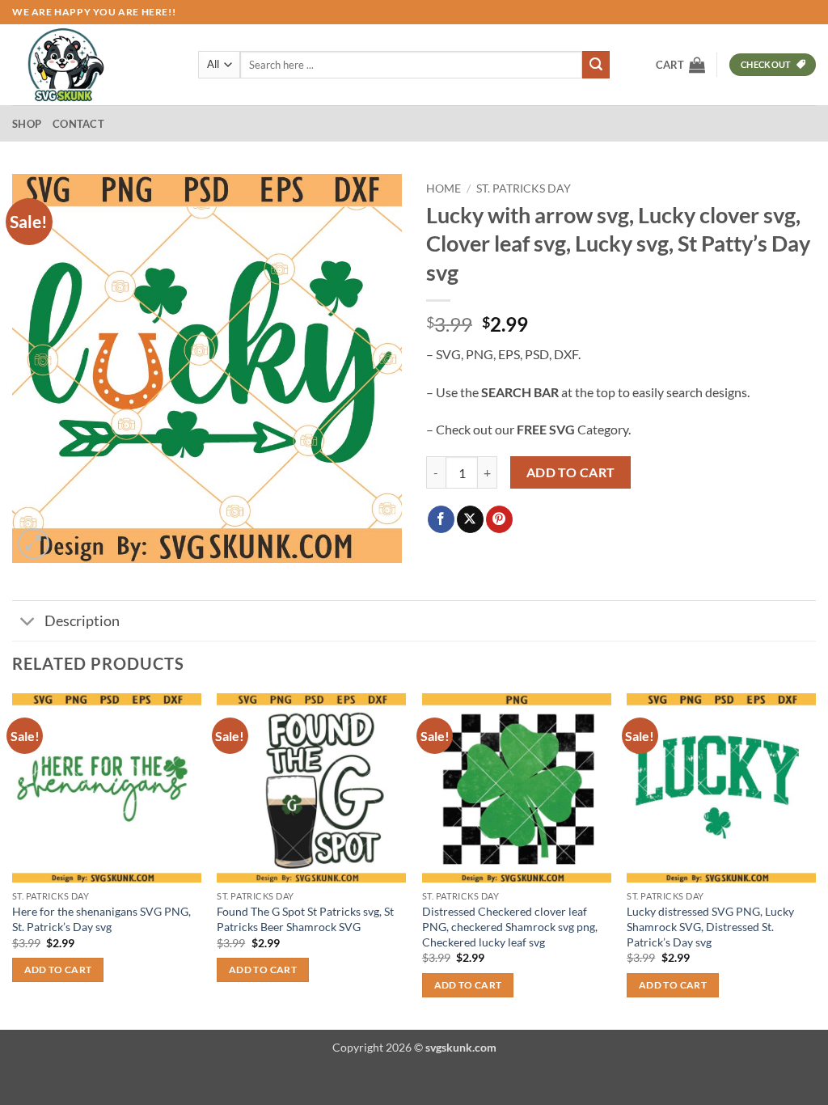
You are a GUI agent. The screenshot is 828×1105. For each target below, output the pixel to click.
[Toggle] (28, 622)
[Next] (815, 859)
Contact (78, 123)
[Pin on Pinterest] (499, 519)
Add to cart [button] (58, 969)
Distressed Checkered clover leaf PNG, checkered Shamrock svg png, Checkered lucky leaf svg (510, 926)
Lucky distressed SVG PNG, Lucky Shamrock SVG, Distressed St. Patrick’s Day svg (710, 926)
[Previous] (13, 859)
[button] (680, 65)
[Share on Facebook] (441, 519)
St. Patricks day (523, 188)
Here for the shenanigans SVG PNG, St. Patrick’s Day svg (101, 919)
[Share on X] (470, 519)
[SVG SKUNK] (93, 64)
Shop (26, 123)
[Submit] (596, 64)
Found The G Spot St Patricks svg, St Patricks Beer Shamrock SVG (305, 919)
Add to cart (570, 472)
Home (443, 188)
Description (82, 620)
